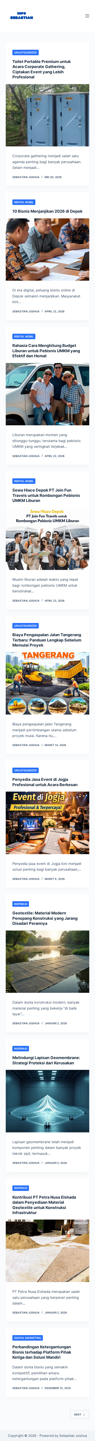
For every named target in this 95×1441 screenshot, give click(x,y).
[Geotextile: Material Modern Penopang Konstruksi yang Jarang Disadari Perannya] (47, 962)
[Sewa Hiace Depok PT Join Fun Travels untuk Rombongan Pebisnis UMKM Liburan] (47, 539)
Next (77, 1414)
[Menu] (87, 16)
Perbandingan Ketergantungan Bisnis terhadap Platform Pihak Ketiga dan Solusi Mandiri (41, 1352)
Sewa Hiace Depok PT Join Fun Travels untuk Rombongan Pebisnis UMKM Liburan (46, 495)
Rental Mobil (24, 202)
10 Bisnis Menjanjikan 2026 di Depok (47, 211)
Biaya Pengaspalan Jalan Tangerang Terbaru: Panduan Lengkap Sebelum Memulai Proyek (46, 639)
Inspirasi (20, 904)
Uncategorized (25, 52)
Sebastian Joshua (73, 1436)
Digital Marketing (27, 1338)
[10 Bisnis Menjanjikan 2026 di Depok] (47, 249)
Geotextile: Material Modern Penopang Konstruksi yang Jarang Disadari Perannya (45, 918)
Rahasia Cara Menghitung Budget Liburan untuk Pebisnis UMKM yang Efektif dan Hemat (46, 350)
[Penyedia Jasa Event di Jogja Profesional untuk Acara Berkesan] (47, 823)
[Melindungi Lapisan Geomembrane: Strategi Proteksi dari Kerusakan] (47, 1101)
